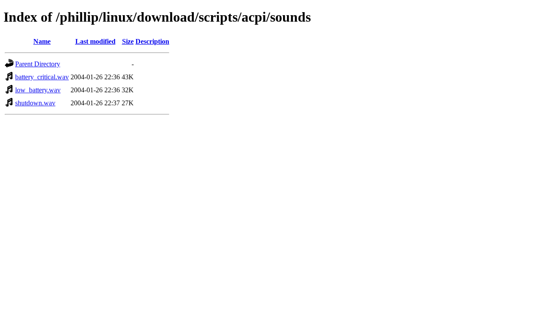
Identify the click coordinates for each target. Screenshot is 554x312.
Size (128, 41)
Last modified (95, 41)
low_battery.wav (38, 90)
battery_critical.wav (42, 77)
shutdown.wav (35, 103)
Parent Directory (37, 64)
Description (152, 41)
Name (42, 41)
